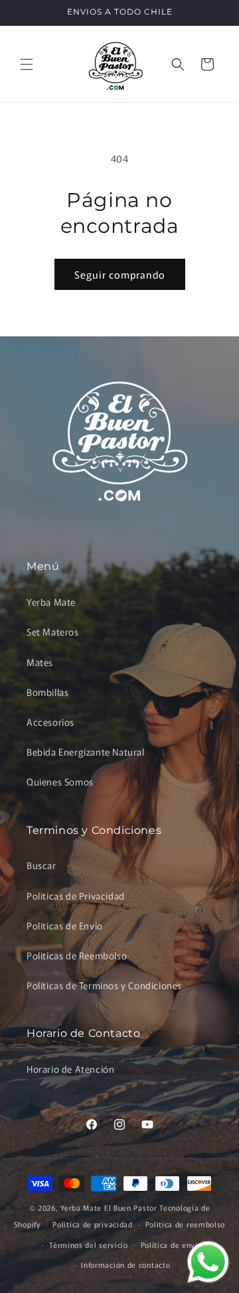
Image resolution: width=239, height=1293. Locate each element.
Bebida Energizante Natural (86, 751)
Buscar (41, 865)
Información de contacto (125, 1264)
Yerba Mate (51, 601)
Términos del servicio (88, 1244)
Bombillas (47, 692)
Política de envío (171, 1244)
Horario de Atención (70, 1068)
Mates (40, 662)
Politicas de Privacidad (76, 895)
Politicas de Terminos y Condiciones (104, 985)
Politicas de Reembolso (77, 955)
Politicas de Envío (65, 925)
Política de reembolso (185, 1224)
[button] (26, 64)
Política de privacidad (92, 1224)
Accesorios (50, 721)
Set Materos (53, 631)
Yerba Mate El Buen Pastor (109, 1207)
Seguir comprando (119, 274)
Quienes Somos (60, 781)
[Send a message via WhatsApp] (208, 1262)
